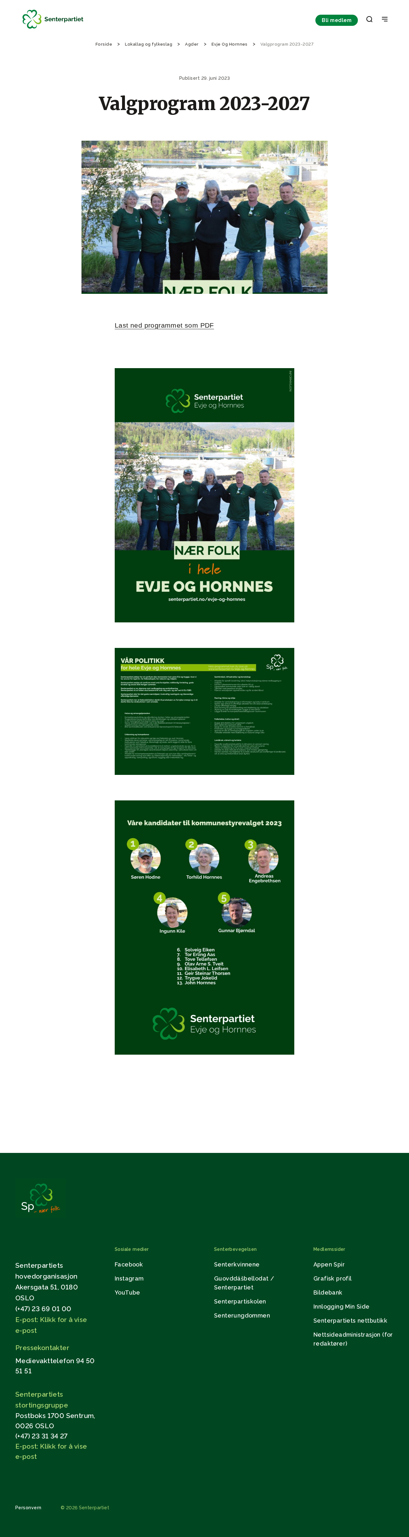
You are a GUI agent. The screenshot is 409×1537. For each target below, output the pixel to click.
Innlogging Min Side (341, 1306)
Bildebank (328, 1292)
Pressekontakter (42, 1348)
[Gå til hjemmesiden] (40, 1216)
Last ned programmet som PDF (164, 325)
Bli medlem (336, 20)
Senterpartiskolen (240, 1301)
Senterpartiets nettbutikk (350, 1320)
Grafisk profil (332, 1278)
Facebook (129, 1264)
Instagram (129, 1278)
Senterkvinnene (237, 1264)
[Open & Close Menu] (385, 19)
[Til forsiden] (53, 29)
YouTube (127, 1292)
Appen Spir (329, 1264)
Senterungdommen (242, 1315)
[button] (369, 20)
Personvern (28, 1507)
